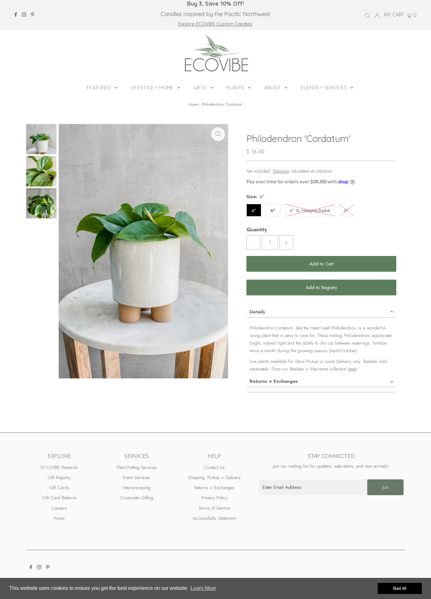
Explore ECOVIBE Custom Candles (215, 24)
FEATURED (99, 87)
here (352, 368)
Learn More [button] (203, 588)
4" (253, 210)
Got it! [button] (400, 588)
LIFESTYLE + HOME (152, 87)
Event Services (136, 477)
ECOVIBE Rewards (59, 467)
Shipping (281, 171)
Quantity (256, 229)
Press (59, 518)
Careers (59, 508)
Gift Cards (59, 487)
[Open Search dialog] (367, 15)
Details (257, 311)
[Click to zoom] (218, 134)
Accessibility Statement (214, 518)
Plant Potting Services (137, 467)
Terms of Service (214, 508)
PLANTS (235, 87)
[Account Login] (377, 14)
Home (193, 104)
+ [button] (286, 242)
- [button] (253, 242)
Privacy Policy (214, 497)
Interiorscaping (137, 487)
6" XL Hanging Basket (312, 210)
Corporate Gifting (136, 497)
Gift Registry (59, 477)
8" (349, 210)
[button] (116, 87)
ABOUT (272, 87)
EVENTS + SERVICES (324, 87)
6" (272, 210)
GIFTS (200, 87)
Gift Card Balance (59, 497)
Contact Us (214, 467)
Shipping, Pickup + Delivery (214, 477)
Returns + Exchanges (274, 381)
